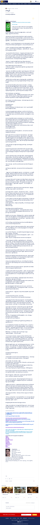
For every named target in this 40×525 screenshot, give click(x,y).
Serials (19, 3)
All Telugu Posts (3, 3)
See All (37, 485)
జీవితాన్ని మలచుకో (5, 494)
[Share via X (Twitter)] (7, 478)
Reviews (10, 3)
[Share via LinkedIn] (9, 478)
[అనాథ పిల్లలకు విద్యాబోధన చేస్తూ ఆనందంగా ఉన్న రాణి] (7, 490)
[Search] (33, 1)
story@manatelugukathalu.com (24, 520)
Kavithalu (25, 3)
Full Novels (29, 3)
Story (7, 3)
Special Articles (14, 3)
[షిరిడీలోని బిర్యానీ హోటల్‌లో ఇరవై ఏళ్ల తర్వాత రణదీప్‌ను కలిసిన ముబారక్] (32, 490)
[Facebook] (20, 521)
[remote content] (12, 17)
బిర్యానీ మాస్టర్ (30, 494)
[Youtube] (18, 521)
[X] (21, 521)
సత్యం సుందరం (17, 494)
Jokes (22, 3)
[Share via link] (11, 478)
